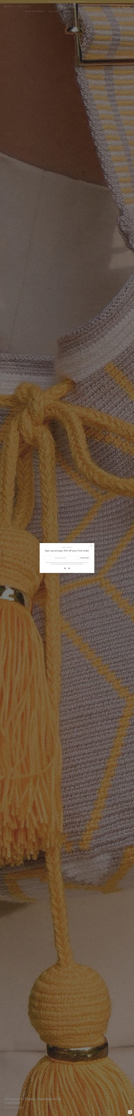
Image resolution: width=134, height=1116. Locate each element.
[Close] (91, 546)
